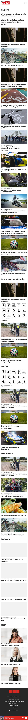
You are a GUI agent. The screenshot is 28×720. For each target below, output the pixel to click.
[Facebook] (10, 691)
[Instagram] (14, 691)
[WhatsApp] (17, 691)
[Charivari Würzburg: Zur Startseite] (5, 3)
